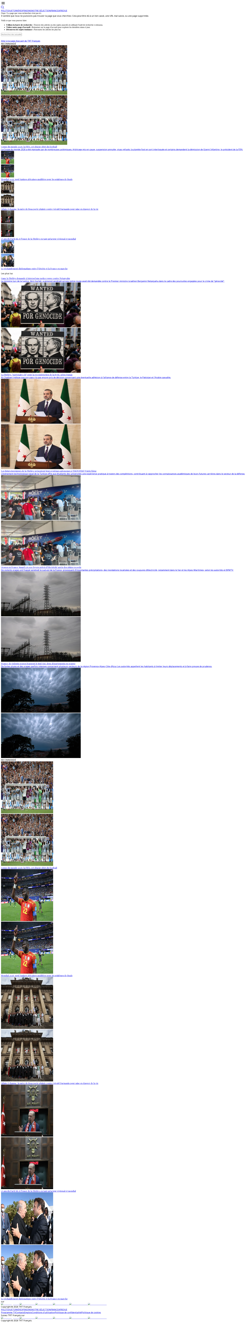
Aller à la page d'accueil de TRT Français (20, 41)
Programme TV (8, 1312)
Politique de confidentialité (68, 1312)
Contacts (20, 1312)
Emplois (28, 1312)
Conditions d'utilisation (43, 1312)
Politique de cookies (91, 1312)
